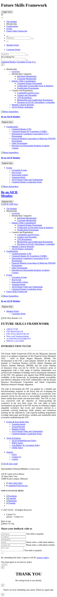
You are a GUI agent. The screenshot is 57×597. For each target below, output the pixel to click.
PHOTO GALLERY (15, 341)
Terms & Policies (13, 438)
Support (9, 452)
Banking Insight (18, 429)
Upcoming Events (24, 62)
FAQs (14, 454)
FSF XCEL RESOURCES (17, 334)
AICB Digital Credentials (22, 107)
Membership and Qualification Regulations (35, 100)
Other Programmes (19, 143)
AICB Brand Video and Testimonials (27, 180)
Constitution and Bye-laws (28, 93)
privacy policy (43, 557)
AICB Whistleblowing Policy (24, 440)
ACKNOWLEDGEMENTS (18, 339)
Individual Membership (26, 76)
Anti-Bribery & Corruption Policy (26, 445)
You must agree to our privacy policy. (16, 562)
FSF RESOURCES (14, 331)
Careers (15, 459)
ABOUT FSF (12, 329)
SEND (4, 565)
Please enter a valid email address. (40, 542)
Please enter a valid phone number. (40, 545)
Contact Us (16, 457)
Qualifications (12, 26)
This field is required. (35, 534)
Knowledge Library (20, 175)
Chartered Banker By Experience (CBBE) (29, 131)
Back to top (6, 521)
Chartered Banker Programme (29, 83)
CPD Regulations (24, 97)
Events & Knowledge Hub (17, 422)
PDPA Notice (17, 443)
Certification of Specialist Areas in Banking (35, 86)
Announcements (18, 177)
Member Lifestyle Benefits (23, 105)
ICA (34, 62)
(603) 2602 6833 (15, 483)
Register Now (7, 122)
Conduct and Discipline (27, 95)
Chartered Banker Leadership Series (27, 182)
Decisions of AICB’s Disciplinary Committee (36, 102)
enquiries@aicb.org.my (18, 485)
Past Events (16, 172)
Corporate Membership (26, 79)
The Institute (11, 21)
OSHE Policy (17, 448)
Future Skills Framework (16, 31)
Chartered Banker (8, 62)
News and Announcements (17, 336)
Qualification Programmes (28, 88)
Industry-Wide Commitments (24, 81)
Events (9, 29)
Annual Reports (18, 426)
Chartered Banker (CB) (21, 129)
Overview (16, 71)
